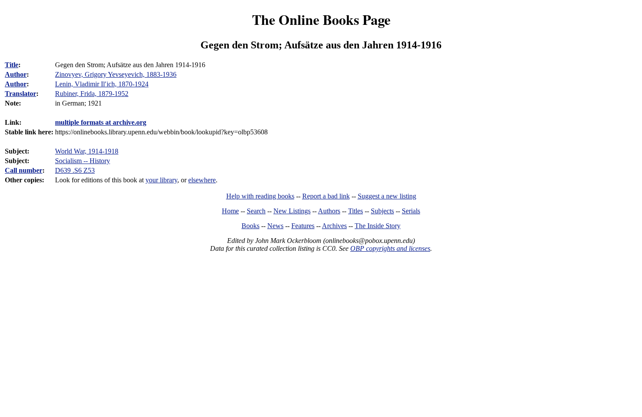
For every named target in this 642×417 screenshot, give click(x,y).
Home (230, 211)
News (275, 225)
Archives (334, 225)
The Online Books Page (321, 19)
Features (302, 225)
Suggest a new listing (387, 196)
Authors (329, 211)
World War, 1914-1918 (86, 151)
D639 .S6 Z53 (75, 170)
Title (11, 64)
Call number (23, 170)
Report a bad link (326, 196)
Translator (20, 93)
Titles (355, 211)
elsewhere (202, 180)
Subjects (382, 211)
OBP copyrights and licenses (390, 248)
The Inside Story (377, 225)
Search (256, 211)
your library (161, 180)
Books (250, 225)
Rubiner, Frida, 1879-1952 (91, 93)
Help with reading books (260, 196)
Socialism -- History (82, 160)
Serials (411, 211)
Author (16, 74)
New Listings (292, 211)
